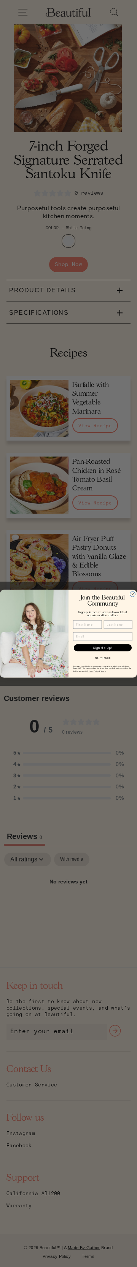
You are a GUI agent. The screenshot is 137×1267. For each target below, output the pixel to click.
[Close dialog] (132, 594)
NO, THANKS (103, 658)
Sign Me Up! (103, 647)
